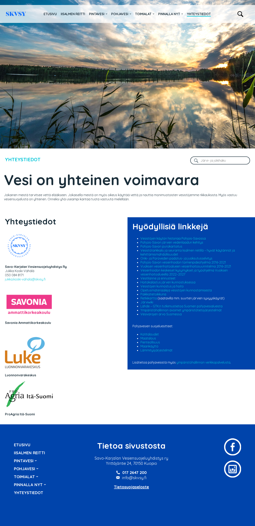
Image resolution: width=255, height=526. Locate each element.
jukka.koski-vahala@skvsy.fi (25, 279)
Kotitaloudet (149, 334)
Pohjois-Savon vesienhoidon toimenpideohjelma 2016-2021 (183, 262)
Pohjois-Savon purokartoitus (161, 246)
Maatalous (148, 338)
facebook (232, 446)
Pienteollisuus (150, 342)
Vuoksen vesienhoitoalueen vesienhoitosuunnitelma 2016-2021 (185, 266)
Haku (240, 14)
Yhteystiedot (199, 14)
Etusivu (50, 14)
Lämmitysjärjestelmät (156, 350)
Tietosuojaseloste (131, 486)
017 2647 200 (134, 472)
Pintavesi (96, 14)
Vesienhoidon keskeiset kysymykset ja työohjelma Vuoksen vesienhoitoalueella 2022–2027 (184, 272)
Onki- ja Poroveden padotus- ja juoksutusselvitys (176, 258)
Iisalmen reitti (16, 14)
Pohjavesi (119, 14)
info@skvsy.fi (134, 477)
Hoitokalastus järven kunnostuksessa (167, 282)
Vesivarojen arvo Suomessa (161, 314)
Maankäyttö (149, 346)
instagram (232, 469)
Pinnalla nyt (169, 14)
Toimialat (143, 14)
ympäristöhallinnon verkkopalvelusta (203, 362)
